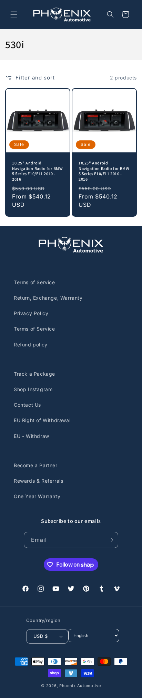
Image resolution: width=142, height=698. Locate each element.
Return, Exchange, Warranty (48, 298)
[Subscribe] (110, 540)
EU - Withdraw (31, 436)
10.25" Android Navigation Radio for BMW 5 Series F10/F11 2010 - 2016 (37, 171)
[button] (13, 14)
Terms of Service (34, 282)
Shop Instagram (33, 389)
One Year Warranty (37, 496)
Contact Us (27, 405)
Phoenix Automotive (80, 685)
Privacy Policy (31, 313)
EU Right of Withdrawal (42, 420)
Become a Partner (36, 465)
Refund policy (31, 344)
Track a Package (34, 374)
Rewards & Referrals (38, 481)
